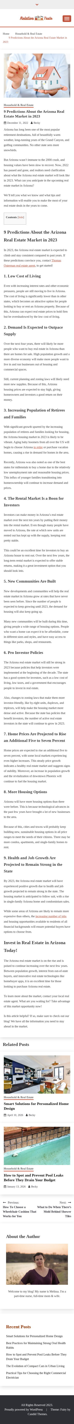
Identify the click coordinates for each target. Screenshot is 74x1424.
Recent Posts (18, 1326)
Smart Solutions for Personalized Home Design (34, 1336)
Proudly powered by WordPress (24, 1409)
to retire (38, 447)
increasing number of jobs (50, 916)
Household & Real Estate (19, 105)
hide (21, 217)
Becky (37, 122)
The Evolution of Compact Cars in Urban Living (35, 1366)
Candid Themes (37, 1414)
